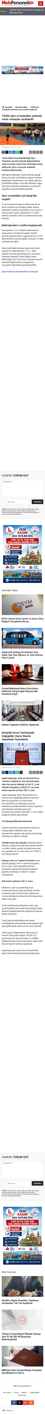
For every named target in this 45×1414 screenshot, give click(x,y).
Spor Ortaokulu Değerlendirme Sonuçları (20, 271)
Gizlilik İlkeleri (34, 1393)
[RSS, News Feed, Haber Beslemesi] (31, 1402)
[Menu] (41, 3)
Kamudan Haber (21, 107)
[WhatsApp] (17, 152)
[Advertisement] (22, 39)
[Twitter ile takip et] (19, 1402)
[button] (34, 152)
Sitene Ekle (22, 1395)
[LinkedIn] (13, 152)
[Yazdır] (30, 152)
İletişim (24, 1393)
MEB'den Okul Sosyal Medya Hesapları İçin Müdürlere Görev (27, 11)
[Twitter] (6, 152)
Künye (16, 1393)
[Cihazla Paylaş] (21, 152)
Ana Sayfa (8, 107)
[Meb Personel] (17, 3)
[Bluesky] (10, 152)
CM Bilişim (9, 1410)
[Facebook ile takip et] (14, 1402)
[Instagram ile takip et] (25, 1402)
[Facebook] (3, 152)
